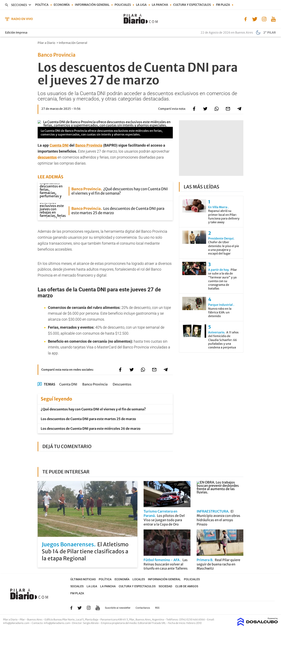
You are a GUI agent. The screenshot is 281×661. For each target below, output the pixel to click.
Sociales (77, 586)
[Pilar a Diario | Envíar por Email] (228, 109)
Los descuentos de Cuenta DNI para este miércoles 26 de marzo (90, 428)
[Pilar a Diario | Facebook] (245, 19)
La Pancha (160, 5)
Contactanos (143, 607)
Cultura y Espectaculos (192, 5)
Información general (92, 5)
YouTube (98, 607)
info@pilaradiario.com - (17, 623)
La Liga (141, 5)
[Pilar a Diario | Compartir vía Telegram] (239, 109)
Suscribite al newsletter (117, 607)
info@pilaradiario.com (57, 623)
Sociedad (165, 586)
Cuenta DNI (59, 145)
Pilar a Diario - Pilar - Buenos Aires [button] (23, 619)
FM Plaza (223, 5)
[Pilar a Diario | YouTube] (273, 19)
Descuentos (122, 384)
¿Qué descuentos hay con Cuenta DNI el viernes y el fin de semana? (93, 409)
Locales (138, 579)
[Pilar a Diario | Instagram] (264, 19)
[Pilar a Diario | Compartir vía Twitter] (205, 109)
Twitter (80, 608)
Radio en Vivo (22, 19)
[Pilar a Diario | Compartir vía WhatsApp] (216, 109)
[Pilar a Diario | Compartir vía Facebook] (194, 109)
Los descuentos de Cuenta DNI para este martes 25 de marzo (88, 419)
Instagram (89, 608)
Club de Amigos (186, 586)
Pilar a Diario (47, 43)
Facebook (71, 608)
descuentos (47, 157)
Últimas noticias (83, 579)
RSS (157, 607)
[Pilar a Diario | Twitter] (254, 19)
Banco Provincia (88, 145)
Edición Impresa (16, 32)
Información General (73, 43)
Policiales (123, 5)
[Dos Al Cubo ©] (257, 625)
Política (42, 5)
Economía (62, 5)
